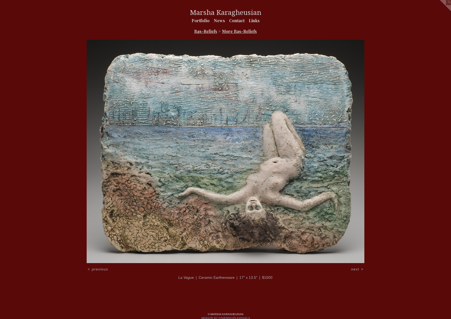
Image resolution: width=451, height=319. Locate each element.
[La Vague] (225, 151)
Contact (237, 20)
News (219, 20)
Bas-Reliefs (205, 31)
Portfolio (201, 20)
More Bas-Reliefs (239, 31)
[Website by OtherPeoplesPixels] (440, 10)
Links (254, 20)
